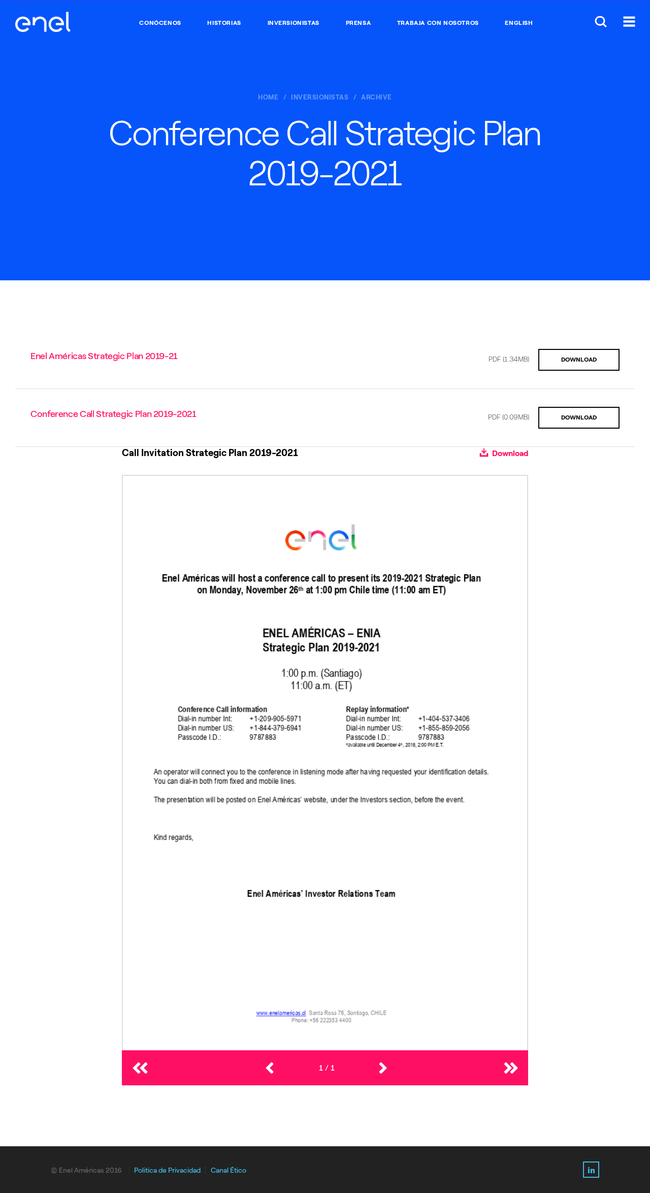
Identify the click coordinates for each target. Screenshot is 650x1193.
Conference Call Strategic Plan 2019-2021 (113, 414)
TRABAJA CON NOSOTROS (438, 22)
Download (509, 453)
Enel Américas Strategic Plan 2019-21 (104, 356)
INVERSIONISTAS (293, 22)
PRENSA (358, 22)
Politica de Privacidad (167, 1170)
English (519, 22)
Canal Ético (228, 1170)
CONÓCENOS (160, 22)
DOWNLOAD (579, 359)
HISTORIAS (224, 22)
